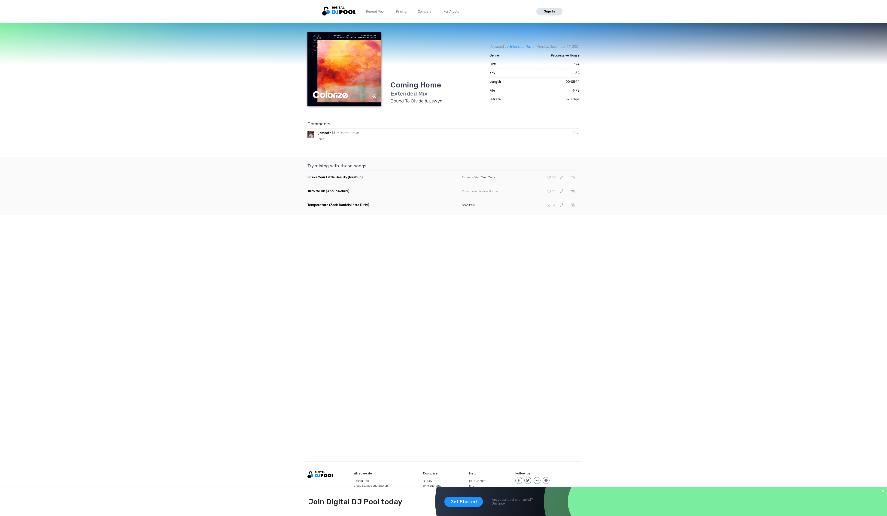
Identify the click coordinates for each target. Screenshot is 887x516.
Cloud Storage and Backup (371, 485)
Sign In (549, 11)
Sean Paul (468, 205)
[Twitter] (527, 480)
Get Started (463, 501)
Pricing (401, 12)
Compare (424, 12)
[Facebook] (518, 480)
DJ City (427, 481)
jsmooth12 (327, 133)
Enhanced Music (521, 47)
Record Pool (375, 12)
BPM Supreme (432, 485)
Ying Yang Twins (485, 177)
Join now (498, 504)
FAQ (471, 485)
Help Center (477, 481)
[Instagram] (537, 480)
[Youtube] (546, 480)
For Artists (451, 12)
